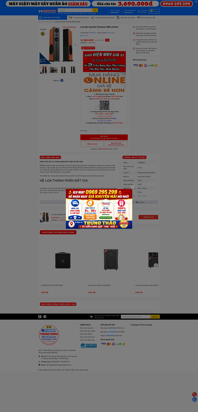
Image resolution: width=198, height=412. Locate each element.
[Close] (132, 187)
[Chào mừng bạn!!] (99, 209)
